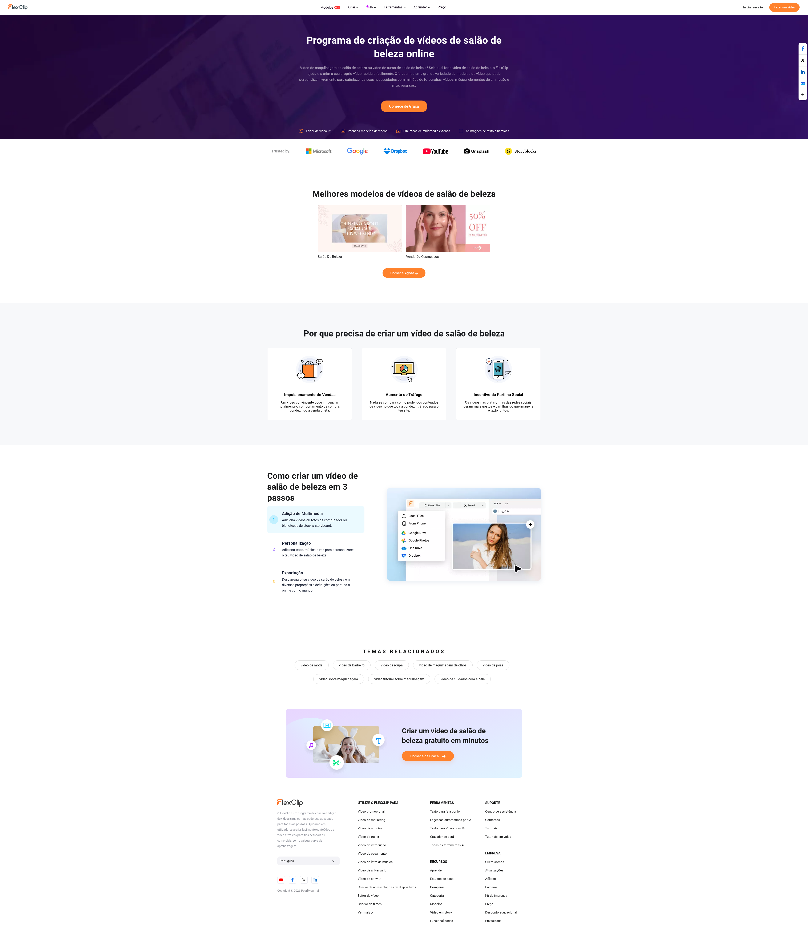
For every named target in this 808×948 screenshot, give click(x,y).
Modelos (326, 7)
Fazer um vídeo (784, 7)
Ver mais (364, 912)
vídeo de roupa (392, 665)
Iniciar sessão (753, 7)
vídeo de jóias (493, 665)
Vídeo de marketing (371, 820)
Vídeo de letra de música (375, 862)
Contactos (492, 820)
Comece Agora (402, 273)
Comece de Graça (404, 106)
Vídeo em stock (441, 912)
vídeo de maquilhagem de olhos (442, 665)
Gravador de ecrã (442, 837)
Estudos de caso (442, 879)
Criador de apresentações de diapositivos (387, 887)
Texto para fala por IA (445, 811)
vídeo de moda (312, 665)
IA (371, 7)
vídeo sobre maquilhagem (338, 679)
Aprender (420, 7)
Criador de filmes (370, 904)
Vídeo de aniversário (372, 870)
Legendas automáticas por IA (450, 820)
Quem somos (494, 862)
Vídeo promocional (371, 811)
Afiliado (490, 879)
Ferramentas (393, 7)
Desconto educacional (501, 912)
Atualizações (494, 870)
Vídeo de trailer (368, 837)
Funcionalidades (441, 921)
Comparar (437, 887)
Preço (442, 7)
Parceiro (491, 887)
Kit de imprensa (496, 896)
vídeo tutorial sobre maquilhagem (399, 679)
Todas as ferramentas (445, 845)
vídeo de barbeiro (351, 665)
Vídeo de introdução (372, 845)
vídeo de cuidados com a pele (463, 679)
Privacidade (493, 921)
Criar (351, 7)
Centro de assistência (500, 811)
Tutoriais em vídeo (498, 837)
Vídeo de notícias (370, 828)
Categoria (437, 896)
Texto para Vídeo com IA (447, 828)
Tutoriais (491, 828)
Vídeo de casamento (372, 853)
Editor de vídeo (368, 896)
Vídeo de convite (369, 879)
